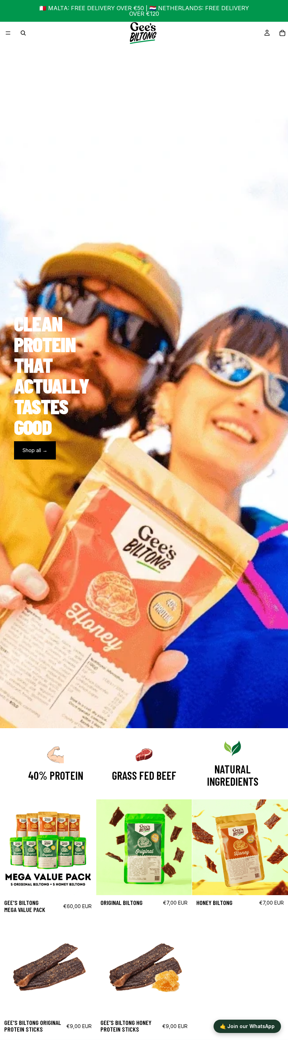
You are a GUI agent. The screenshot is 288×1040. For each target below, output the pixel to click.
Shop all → (34, 450)
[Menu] (8, 33)
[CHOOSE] (181, 884)
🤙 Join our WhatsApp (247, 1026)
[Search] (23, 33)
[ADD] (85, 884)
